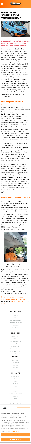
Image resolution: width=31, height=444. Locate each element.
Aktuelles (15, 315)
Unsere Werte (15, 327)
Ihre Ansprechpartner (15, 320)
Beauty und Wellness (15, 351)
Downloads (15, 370)
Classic (15, 379)
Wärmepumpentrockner (15, 393)
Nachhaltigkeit (15, 330)
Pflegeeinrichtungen (15, 349)
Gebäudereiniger (15, 336)
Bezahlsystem (15, 396)
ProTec (15, 384)
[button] (2, 4)
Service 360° (15, 360)
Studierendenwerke (15, 341)
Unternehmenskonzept (15, 322)
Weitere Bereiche (15, 353)
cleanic (15, 386)
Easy (15, 381)
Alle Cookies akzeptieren (15, 439)
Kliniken (15, 339)
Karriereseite (6, 301)
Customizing (15, 362)
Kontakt (15, 367)
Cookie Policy (15, 431)
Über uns (15, 317)
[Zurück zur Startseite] (15, 4)
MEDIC (15, 398)
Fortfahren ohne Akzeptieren (23, 407)
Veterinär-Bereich (15, 344)
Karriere (15, 365)
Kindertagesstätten (15, 346)
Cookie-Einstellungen (15, 434)
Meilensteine (15, 325)
